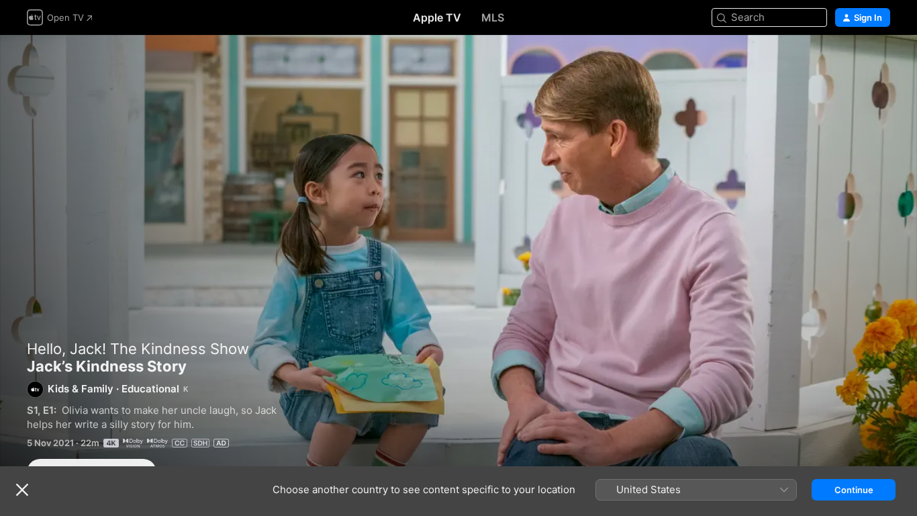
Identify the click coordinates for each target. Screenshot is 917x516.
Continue (853, 489)
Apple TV (437, 17)
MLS (492, 17)
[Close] (22, 490)
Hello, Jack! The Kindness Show (138, 348)
